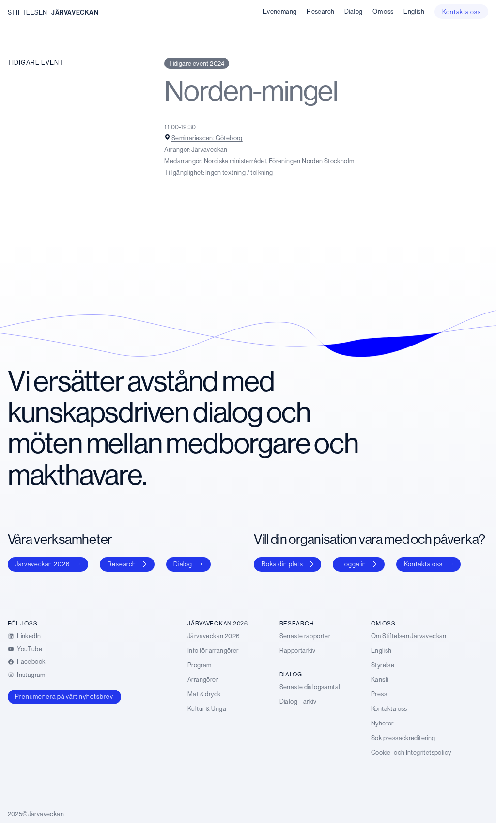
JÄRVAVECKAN (75, 12)
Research (122, 564)
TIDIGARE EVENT (35, 62)
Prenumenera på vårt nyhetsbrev (64, 696)
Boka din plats (282, 564)
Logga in (353, 564)
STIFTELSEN (27, 12)
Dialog (182, 564)
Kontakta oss (423, 564)
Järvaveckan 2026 (42, 564)
